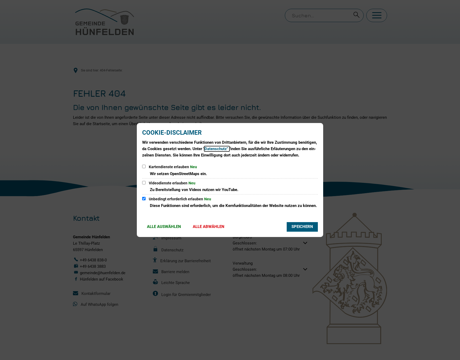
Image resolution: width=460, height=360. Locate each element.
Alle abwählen (208, 226)
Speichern (302, 226)
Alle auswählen (164, 226)
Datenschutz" (216, 148)
